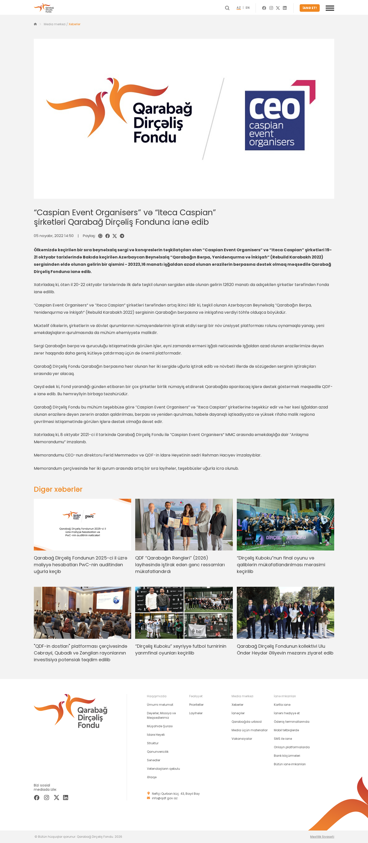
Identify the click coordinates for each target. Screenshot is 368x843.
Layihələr (196, 713)
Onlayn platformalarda (292, 747)
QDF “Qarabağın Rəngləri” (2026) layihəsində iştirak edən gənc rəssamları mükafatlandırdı (180, 564)
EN (248, 8)
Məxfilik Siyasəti (322, 836)
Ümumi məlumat (160, 704)
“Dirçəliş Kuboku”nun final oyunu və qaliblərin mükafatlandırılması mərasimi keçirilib (281, 564)
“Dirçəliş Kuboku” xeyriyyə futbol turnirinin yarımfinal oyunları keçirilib (180, 649)
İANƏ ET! (310, 8)
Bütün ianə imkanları (290, 764)
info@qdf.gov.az (164, 798)
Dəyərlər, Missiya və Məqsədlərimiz (161, 715)
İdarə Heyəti (156, 734)
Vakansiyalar (242, 738)
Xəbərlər (74, 24)
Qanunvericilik (157, 752)
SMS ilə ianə (283, 738)
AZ (239, 8)
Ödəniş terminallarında (291, 722)
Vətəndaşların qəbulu (163, 768)
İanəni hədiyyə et (287, 713)
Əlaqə (151, 777)
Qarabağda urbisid (247, 722)
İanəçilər (238, 713)
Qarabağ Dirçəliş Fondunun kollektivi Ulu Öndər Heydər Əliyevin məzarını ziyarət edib (285, 649)
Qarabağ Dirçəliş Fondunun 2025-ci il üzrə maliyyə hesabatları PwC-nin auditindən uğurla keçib (80, 564)
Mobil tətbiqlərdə (286, 730)
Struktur (152, 743)
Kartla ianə (282, 704)
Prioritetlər (196, 704)
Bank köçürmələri (287, 756)
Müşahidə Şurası (160, 726)
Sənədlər (153, 760)
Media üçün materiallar (250, 730)
